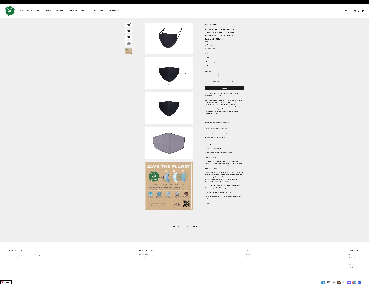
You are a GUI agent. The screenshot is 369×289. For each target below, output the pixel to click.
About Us (73, 11)
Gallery (92, 11)
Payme (351, 267)
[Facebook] (212, 203)
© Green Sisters (14, 283)
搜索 (350, 254)
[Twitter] (214, 203)
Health (49, 11)
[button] (209, 45)
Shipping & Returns (142, 254)
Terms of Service (141, 258)
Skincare (60, 11)
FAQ (82, 11)
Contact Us (352, 258)
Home (21, 11)
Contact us (114, 11)
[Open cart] (363, 11)
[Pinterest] (217, 203)
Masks (39, 11)
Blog (102, 11)
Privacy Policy (140, 261)
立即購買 (224, 88)
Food (29, 11)
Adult (207, 57)
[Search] (359, 11)
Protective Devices (251, 258)
